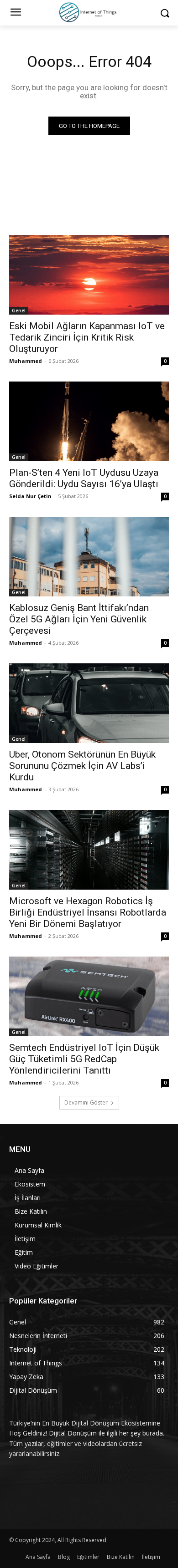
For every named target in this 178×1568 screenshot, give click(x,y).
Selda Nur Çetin (30, 496)
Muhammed (25, 360)
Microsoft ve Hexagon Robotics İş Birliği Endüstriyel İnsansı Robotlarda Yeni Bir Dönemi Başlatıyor (87, 912)
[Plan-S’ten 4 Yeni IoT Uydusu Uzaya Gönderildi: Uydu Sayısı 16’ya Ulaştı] (89, 421)
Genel (19, 310)
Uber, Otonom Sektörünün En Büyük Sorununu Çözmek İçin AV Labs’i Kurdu (82, 766)
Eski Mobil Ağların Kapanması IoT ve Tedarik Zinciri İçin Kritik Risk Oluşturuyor (87, 337)
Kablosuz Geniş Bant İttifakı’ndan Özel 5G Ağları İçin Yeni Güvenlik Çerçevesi (79, 619)
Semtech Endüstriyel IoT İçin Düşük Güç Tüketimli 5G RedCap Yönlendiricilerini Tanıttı (84, 1059)
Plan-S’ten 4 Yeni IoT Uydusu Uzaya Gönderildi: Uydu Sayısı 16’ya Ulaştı (83, 478)
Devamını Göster (86, 1102)
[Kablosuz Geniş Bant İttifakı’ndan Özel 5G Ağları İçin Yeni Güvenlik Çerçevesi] (89, 556)
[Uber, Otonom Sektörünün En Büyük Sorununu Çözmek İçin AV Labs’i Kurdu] (89, 703)
